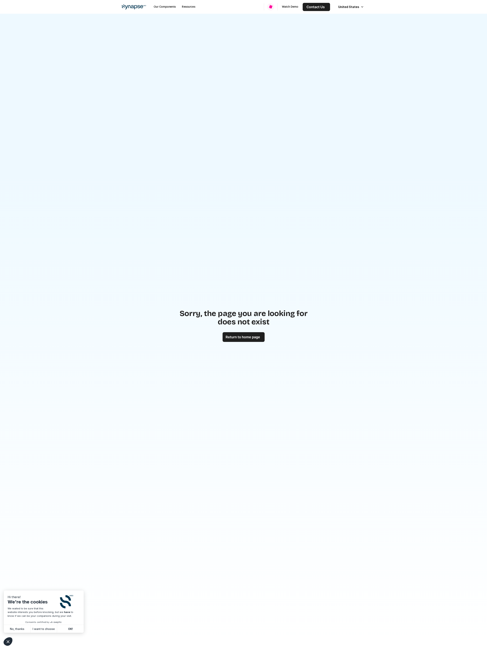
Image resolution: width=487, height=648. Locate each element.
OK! (70, 628)
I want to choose (44, 628)
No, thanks (17, 628)
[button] (165, 6)
